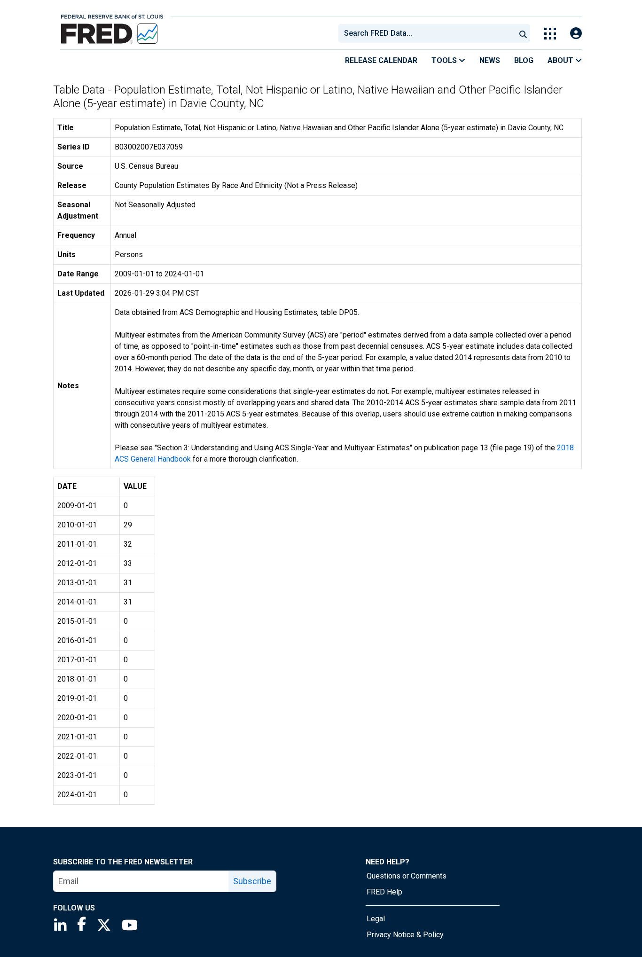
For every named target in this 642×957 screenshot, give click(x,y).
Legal (376, 918)
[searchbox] (428, 33)
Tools (445, 60)
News (489, 60)
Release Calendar (381, 60)
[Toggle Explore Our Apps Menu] (550, 33)
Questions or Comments (406, 875)
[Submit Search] (523, 33)
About (561, 60)
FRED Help (384, 891)
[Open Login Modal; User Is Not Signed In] (576, 33)
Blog (523, 60)
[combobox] (426, 33)
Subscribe (252, 881)
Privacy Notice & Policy (405, 934)
